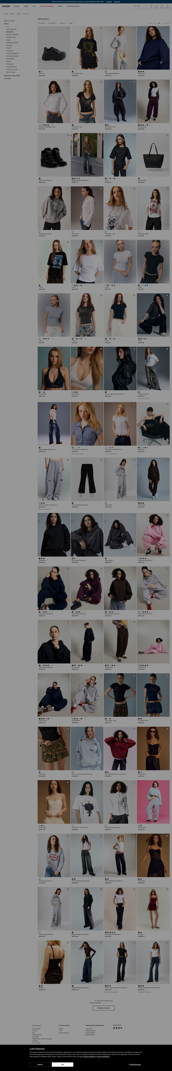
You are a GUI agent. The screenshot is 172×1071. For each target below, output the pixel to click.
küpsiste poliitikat (89, 1056)
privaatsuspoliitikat (103, 1056)
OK (62, 1065)
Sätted (40, 1065)
